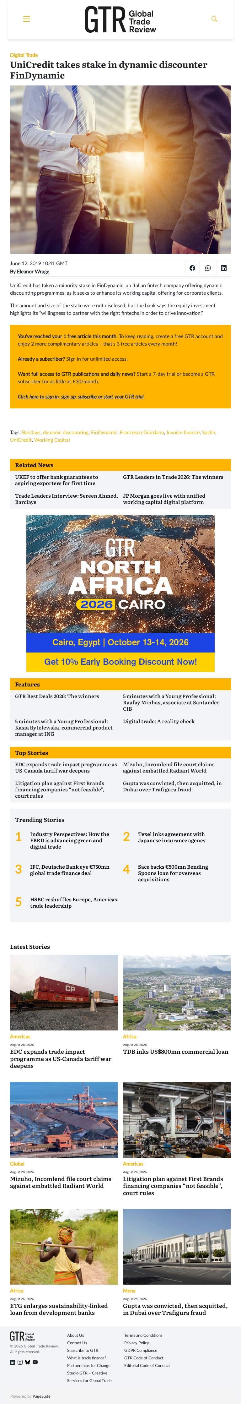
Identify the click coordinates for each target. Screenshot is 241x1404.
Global (17, 1163)
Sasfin (208, 432)
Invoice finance (183, 432)
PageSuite (42, 1397)
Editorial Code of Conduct (147, 1366)
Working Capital (52, 440)
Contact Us (77, 1343)
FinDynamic (104, 432)
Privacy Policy (136, 1343)
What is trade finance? (86, 1358)
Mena (129, 1290)
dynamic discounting (65, 432)
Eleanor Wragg (33, 271)
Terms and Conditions (143, 1336)
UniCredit (21, 440)
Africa (130, 1036)
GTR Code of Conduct (143, 1358)
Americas (20, 1036)
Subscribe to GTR (82, 1351)
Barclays (31, 432)
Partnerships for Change (88, 1366)
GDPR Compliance (140, 1351)
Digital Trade (24, 55)
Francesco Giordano (142, 432)
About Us (75, 1336)
